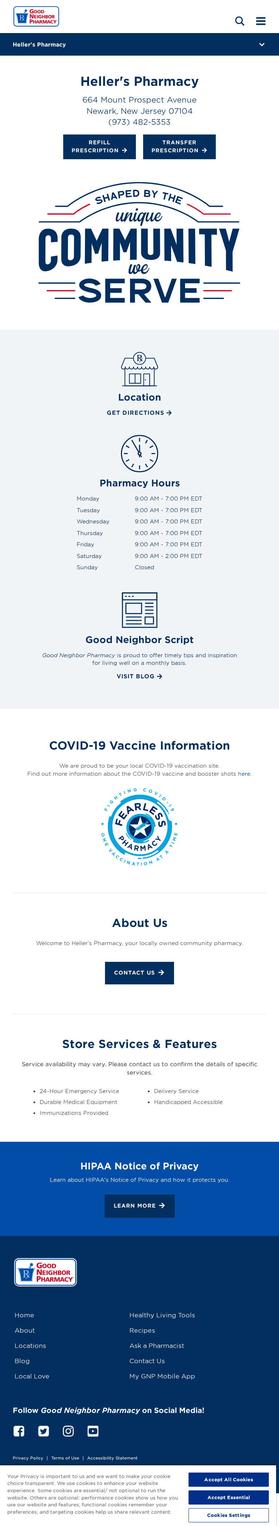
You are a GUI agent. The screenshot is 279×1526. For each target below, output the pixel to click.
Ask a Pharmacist (156, 1345)
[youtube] (93, 1430)
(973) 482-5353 (139, 121)
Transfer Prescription (175, 146)
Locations (30, 1345)
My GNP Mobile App (162, 1376)
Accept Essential (228, 1497)
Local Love (32, 1376)
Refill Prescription (95, 146)
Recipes (142, 1330)
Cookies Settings (228, 1515)
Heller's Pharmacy (39, 44)
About (25, 1330)
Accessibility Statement (112, 1457)
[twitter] (43, 1430)
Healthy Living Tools (162, 1314)
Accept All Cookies (228, 1479)
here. (245, 773)
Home (24, 1314)
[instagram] (68, 1430)
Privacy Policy (28, 1457)
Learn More (135, 1205)
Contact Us (134, 972)
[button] (239, 21)
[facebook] (19, 1430)
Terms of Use (65, 1457)
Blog (22, 1360)
